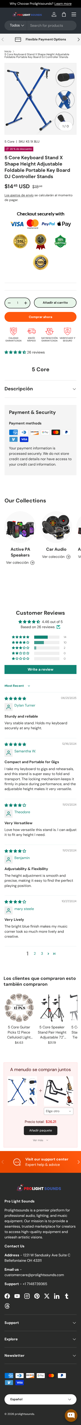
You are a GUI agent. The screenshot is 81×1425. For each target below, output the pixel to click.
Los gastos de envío (19, 195)
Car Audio (56, 549)
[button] (64, 14)
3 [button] (42, 953)
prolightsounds (24, 1414)
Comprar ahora (40, 317)
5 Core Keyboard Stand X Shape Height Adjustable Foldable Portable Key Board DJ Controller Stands (36, 55)
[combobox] (40, 25)
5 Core (9, 141)
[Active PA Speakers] (20, 527)
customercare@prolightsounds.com (34, 1275)
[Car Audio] (56, 527)
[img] (15, 698)
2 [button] (35, 953)
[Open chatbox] (71, 1415)
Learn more (63, 4)
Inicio (7, 51)
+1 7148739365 (35, 1283)
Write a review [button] (40, 669)
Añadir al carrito (55, 302)
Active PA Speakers (20, 552)
